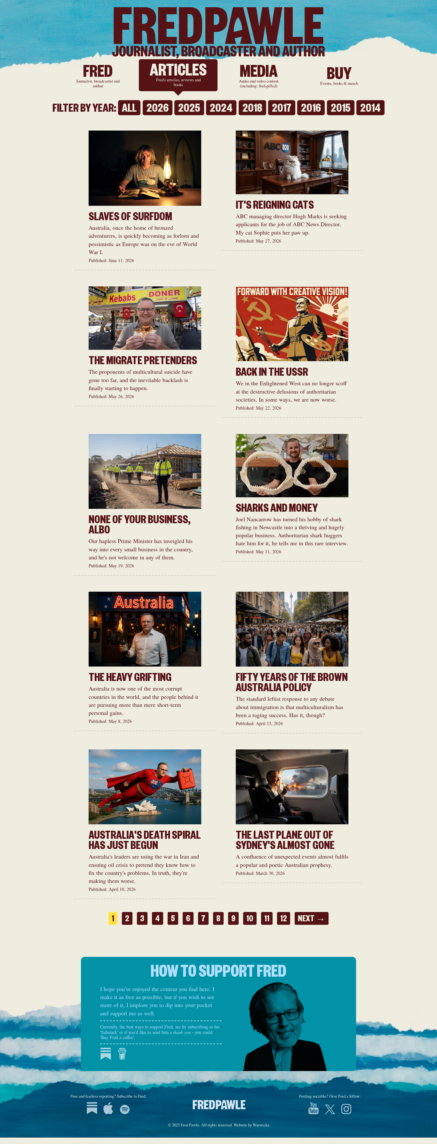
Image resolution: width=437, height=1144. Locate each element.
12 (283, 920)
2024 (221, 109)
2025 (189, 109)
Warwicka (261, 1125)
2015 (341, 109)
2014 (370, 109)
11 (266, 920)
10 (249, 920)
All (129, 109)
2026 (158, 109)
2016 (311, 109)
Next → (311, 920)
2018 (252, 109)
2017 (281, 109)
